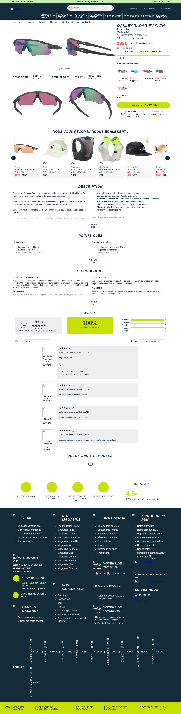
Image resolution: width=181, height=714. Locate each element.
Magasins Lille (65, 564)
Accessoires (30, 22)
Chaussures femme (107, 529)
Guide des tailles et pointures (33, 537)
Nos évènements (146, 545)
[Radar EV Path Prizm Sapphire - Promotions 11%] (135, 71)
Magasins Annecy (67, 560)
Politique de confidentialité (47, 708)
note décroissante (148, 341)
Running (62, 595)
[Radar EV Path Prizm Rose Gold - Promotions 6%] (122, 88)
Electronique (104, 541)
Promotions (103, 553)
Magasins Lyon (66, 553)
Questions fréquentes (29, 526)
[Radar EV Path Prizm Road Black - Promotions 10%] (160, 71)
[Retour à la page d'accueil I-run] (23, 12)
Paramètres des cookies (116, 708)
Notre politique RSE (147, 529)
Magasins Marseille (68, 541)
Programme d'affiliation (149, 537)
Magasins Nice (65, 545)
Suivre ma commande (29, 529)
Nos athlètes (143, 549)
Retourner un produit (29, 533)
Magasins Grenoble (68, 556)
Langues (19, 667)
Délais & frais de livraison (110, 623)
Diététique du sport (107, 549)
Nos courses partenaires (150, 541)
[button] (143, 58)
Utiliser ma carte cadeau (31, 621)
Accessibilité (149, 707)
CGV (7, 707)
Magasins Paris (66, 529)
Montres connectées (68, 614)
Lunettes (43, 22)
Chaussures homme (108, 526)
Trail (60, 603)
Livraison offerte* (149, 51)
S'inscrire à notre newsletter (151, 553)
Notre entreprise (145, 526)
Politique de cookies (84, 708)
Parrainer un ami (27, 541)
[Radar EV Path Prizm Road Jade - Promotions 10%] (122, 71)
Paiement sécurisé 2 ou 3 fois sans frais (110, 597)
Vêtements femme (107, 537)
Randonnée (64, 599)
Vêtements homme (107, 533)
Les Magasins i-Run (68, 526)
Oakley (53, 22)
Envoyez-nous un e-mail (34, 595)
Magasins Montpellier (69, 537)
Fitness (61, 606)
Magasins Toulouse (68, 533)
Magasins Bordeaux (68, 568)
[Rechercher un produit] (110, 8)
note (28, 341)
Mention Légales (18, 708)
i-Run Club (142, 556)
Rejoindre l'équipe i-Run (149, 533)
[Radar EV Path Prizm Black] (147, 71)
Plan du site (165, 708)
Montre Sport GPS (67, 610)
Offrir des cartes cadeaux (31, 617)
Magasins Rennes (67, 549)
